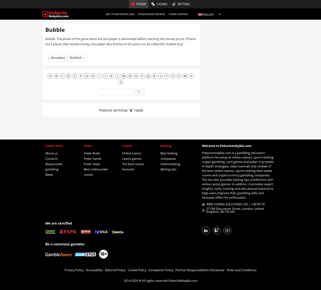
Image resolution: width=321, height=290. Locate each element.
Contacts (51, 159)
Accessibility (94, 270)
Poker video (92, 164)
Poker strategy (178, 14)
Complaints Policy (160, 270)
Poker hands (92, 159)
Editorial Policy (115, 270)
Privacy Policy (74, 270)
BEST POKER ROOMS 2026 (120, 14)
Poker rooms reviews (151, 14)
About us (51, 153)
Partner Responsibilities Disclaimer (200, 270)
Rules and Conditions (242, 270)
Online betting (170, 164)
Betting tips (168, 169)
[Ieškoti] (138, 92)
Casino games (132, 159)
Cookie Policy (137, 270)
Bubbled (77, 58)
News (49, 175)
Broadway (56, 58)
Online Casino (131, 153)
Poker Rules (92, 153)
